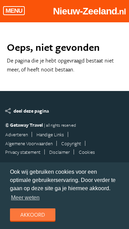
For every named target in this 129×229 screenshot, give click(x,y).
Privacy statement (23, 152)
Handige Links (50, 134)
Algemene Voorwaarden (29, 143)
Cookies (87, 152)
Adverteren (16, 134)
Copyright (71, 143)
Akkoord (32, 214)
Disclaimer (59, 152)
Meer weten (25, 198)
